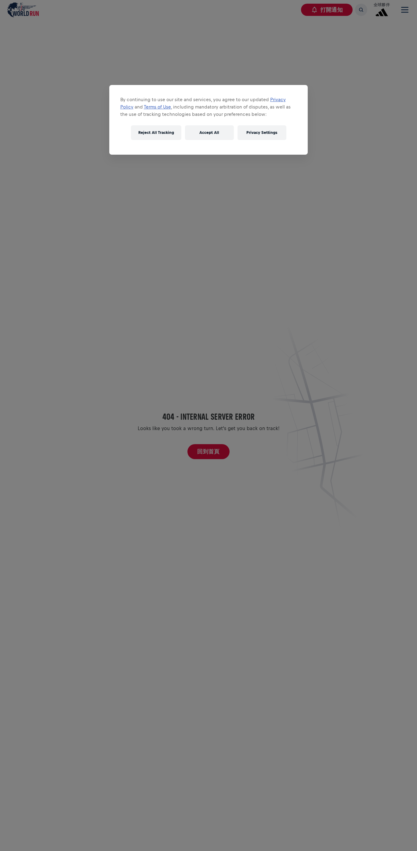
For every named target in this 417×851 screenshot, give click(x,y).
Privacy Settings (261, 133)
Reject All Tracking (156, 133)
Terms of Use (157, 106)
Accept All (209, 133)
